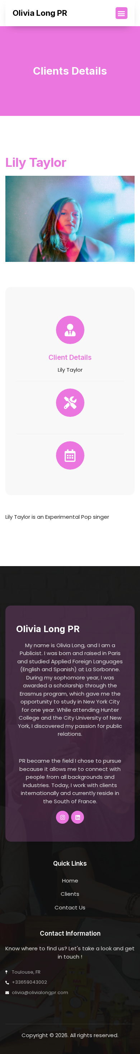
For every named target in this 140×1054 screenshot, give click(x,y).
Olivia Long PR (40, 13)
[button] (121, 13)
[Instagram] (62, 817)
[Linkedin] (77, 817)
